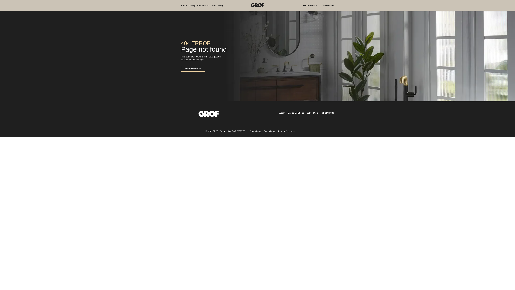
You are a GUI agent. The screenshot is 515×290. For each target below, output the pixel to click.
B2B (214, 5)
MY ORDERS (308, 5)
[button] (193, 69)
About (184, 5)
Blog (220, 5)
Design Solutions (198, 5)
